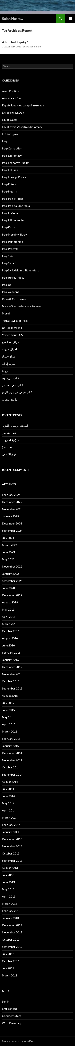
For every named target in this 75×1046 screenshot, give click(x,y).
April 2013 (8, 896)
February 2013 (11, 910)
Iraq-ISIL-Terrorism (13, 220)
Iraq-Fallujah (10, 170)
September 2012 (12, 946)
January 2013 (10, 918)
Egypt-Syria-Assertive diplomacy (22, 127)
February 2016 (11, 652)
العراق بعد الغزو (11, 342)
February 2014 (11, 824)
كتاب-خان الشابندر (12, 385)
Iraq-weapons (10, 292)
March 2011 (9, 975)
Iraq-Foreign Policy (14, 177)
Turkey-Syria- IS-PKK (15, 320)
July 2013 (8, 875)
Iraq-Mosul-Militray (14, 234)
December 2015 (12, 667)
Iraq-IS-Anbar (10, 213)
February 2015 (11, 738)
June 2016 (8, 645)
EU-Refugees (10, 134)
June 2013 (8, 882)
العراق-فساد (9, 356)
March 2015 (9, 731)
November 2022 (12, 566)
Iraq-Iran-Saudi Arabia (16, 205)
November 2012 (12, 932)
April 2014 (8, 810)
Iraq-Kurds (9, 227)
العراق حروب (10, 349)
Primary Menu (70, 18)
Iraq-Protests (10, 248)
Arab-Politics (10, 91)
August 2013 (10, 867)
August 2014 (10, 781)
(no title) (7, 447)
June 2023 (8, 552)
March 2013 (9, 903)
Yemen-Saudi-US (12, 335)
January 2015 (10, 745)
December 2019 (12, 595)
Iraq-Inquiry (9, 191)
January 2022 (10, 573)
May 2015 (8, 717)
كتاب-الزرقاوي (10, 378)
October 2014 (10, 767)
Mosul (6, 313)
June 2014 (8, 796)
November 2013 (12, 846)
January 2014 (10, 832)
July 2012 (8, 954)
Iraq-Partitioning (12, 241)
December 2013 (12, 839)
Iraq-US (6, 284)
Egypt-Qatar (9, 119)
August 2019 (10, 602)
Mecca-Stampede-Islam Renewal (22, 306)
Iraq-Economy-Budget (15, 162)
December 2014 (12, 753)
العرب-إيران (9, 363)
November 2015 (12, 674)
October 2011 (10, 961)
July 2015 (8, 702)
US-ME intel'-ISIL (12, 327)
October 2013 (10, 853)
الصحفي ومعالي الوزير (15, 425)
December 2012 (12, 925)
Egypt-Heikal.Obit (13, 112)
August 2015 (10, 695)
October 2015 (10, 681)
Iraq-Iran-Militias (12, 198)
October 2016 (10, 631)
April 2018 (8, 616)
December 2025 (12, 502)
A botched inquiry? (15, 42)
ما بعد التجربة (9, 399)
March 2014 (9, 817)
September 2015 (12, 688)
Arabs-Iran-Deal (12, 98)
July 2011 (8, 968)
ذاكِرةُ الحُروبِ (10, 440)
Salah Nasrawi (13, 18)
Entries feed (9, 1008)
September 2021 (12, 580)
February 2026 (11, 494)
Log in (5, 1001)
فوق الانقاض (9, 454)
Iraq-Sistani (9, 263)
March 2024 (9, 545)
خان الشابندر (9, 432)
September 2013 (12, 860)
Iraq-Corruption (12, 148)
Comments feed (12, 1016)
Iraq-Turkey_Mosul (13, 277)
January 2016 (10, 659)
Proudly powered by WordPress (18, 1041)
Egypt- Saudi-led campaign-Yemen (23, 105)
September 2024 (12, 530)
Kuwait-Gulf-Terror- (14, 299)
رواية (5, 370)
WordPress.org (11, 1023)
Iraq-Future (9, 184)
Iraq (4, 141)
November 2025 (12, 509)
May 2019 (8, 609)
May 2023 (8, 559)
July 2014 (8, 789)
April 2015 (8, 724)
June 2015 (8, 710)
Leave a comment (32, 46)
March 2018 (9, 624)
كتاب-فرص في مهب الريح (17, 392)
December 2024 (12, 523)
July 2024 (8, 537)
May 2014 (8, 803)
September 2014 (12, 774)
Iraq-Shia (7, 256)
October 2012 (10, 939)
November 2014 (12, 760)
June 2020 (8, 588)
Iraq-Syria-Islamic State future (20, 270)
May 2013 (8, 889)
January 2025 (10, 516)
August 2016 (10, 638)
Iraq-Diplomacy (12, 155)
